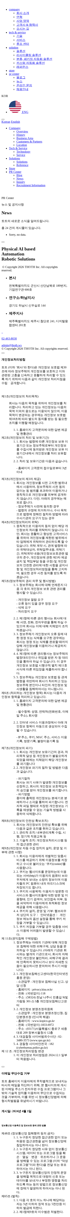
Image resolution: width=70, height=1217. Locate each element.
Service (20, 155)
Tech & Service (18, 148)
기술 (19, 36)
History (20, 134)
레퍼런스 (22, 66)
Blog (19, 175)
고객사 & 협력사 (27, 24)
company (14, 9)
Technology (23, 151)
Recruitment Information (30, 185)
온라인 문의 (24, 85)
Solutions (14, 158)
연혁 (19, 17)
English (15, 121)
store (12, 70)
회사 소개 (22, 13)
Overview (22, 131)
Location (21, 145)
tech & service (17, 32)
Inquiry (20, 182)
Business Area (24, 138)
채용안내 (22, 89)
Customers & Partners (29, 141)
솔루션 (20, 51)
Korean (5, 121)
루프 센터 (22, 43)
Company (15, 128)
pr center (14, 74)
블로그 (20, 77)
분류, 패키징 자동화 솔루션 (34, 59)
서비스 (20, 39)
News (19, 178)
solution (13, 47)
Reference (22, 165)
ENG (24, 112)
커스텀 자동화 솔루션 (30, 62)
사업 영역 (22, 20)
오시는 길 (22, 28)
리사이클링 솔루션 (28, 55)
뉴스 (19, 81)
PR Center (15, 171)
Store (12, 168)
